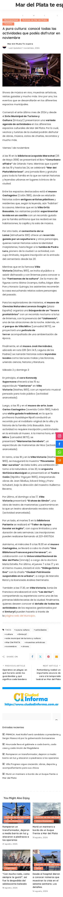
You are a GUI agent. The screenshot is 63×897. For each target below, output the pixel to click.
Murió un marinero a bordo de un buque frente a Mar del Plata (45, 830)
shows (25, 646)
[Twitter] (40, 656)
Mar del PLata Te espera (20, 44)
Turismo (8, 24)
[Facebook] (32, 656)
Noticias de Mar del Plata (35, 20)
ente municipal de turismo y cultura (23, 638)
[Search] (56, 716)
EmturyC (23, 634)
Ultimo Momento (13, 821)
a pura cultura (22, 630)
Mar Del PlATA (13, 642)
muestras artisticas (35, 642)
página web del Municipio (20, 615)
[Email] (56, 656)
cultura (9, 634)
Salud (38, 868)
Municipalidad (11, 20)
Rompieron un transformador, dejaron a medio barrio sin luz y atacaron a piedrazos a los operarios (15, 833)
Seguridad (10, 868)
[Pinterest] (48, 656)
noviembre (11, 646)
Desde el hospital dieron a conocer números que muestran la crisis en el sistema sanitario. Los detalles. (46, 880)
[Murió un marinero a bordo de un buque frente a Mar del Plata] (47, 813)
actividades (41, 630)
